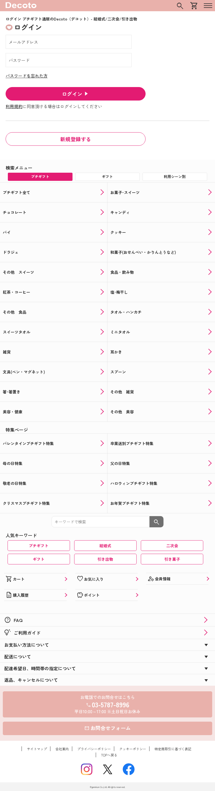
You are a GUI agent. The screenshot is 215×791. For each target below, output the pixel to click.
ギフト (39, 559)
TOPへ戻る (109, 755)
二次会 (172, 545)
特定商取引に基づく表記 (173, 748)
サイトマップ (37, 748)
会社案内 (62, 748)
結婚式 (105, 545)
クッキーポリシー (132, 748)
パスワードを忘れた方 (27, 76)
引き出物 (105, 559)
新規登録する (75, 139)
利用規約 (14, 106)
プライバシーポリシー (94, 748)
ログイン (72, 93)
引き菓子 (172, 559)
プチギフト (38, 545)
